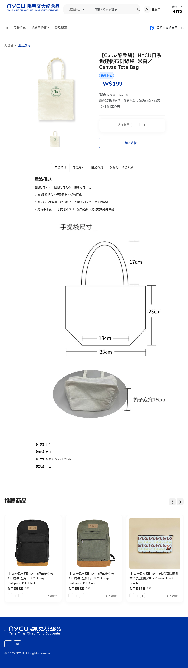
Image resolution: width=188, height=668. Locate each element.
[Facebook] (8, 643)
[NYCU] (34, 630)
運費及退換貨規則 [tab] (121, 167)
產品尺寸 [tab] (79, 167)
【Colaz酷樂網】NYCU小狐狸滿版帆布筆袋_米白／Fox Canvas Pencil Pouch (92, 578)
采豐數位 (106, 75)
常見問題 (61, 28)
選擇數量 (124, 125)
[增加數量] (144, 125)
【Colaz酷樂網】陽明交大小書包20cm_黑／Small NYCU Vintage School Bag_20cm (151, 578)
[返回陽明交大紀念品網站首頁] (33, 7)
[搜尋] (139, 9)
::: (5, 8)
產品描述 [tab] (60, 167)
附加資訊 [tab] (97, 167)
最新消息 (20, 28)
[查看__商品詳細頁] (33, 543)
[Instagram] (17, 643)
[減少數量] (133, 125)
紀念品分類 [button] (39, 28)
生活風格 (24, 45)
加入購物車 (132, 143)
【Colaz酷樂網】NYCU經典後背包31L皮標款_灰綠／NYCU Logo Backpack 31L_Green (30, 578)
